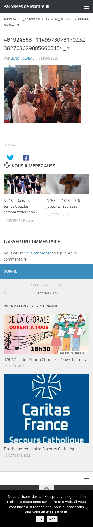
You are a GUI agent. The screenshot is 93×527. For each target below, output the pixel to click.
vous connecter (37, 252)
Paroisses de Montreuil (26, 6)
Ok (40, 519)
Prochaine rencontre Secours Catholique (41, 448)
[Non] (86, 508)
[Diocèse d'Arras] (78, 271)
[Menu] (86, 6)
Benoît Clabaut (23, 58)
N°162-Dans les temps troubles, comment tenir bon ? (20, 206)
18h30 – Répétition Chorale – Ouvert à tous (45, 359)
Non (52, 519)
